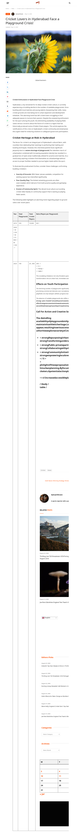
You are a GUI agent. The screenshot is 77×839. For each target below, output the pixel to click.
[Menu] (8, 3)
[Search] (69, 3)
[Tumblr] (7, 106)
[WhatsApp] (7, 120)
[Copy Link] (7, 125)
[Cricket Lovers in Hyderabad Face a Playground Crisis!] (38, 51)
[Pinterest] (7, 97)
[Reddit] (7, 111)
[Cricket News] (38, 3)
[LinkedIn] (7, 92)
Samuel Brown (19, 14)
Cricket (43, 470)
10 (42, 776)
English (47, 617)
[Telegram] (7, 116)
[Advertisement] (41, 86)
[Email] (7, 101)
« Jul (42, 794)
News (7, 14)
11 (60, 776)
